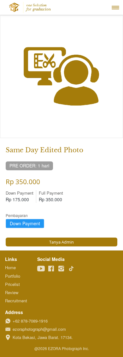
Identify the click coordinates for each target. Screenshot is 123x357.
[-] (41, 269)
